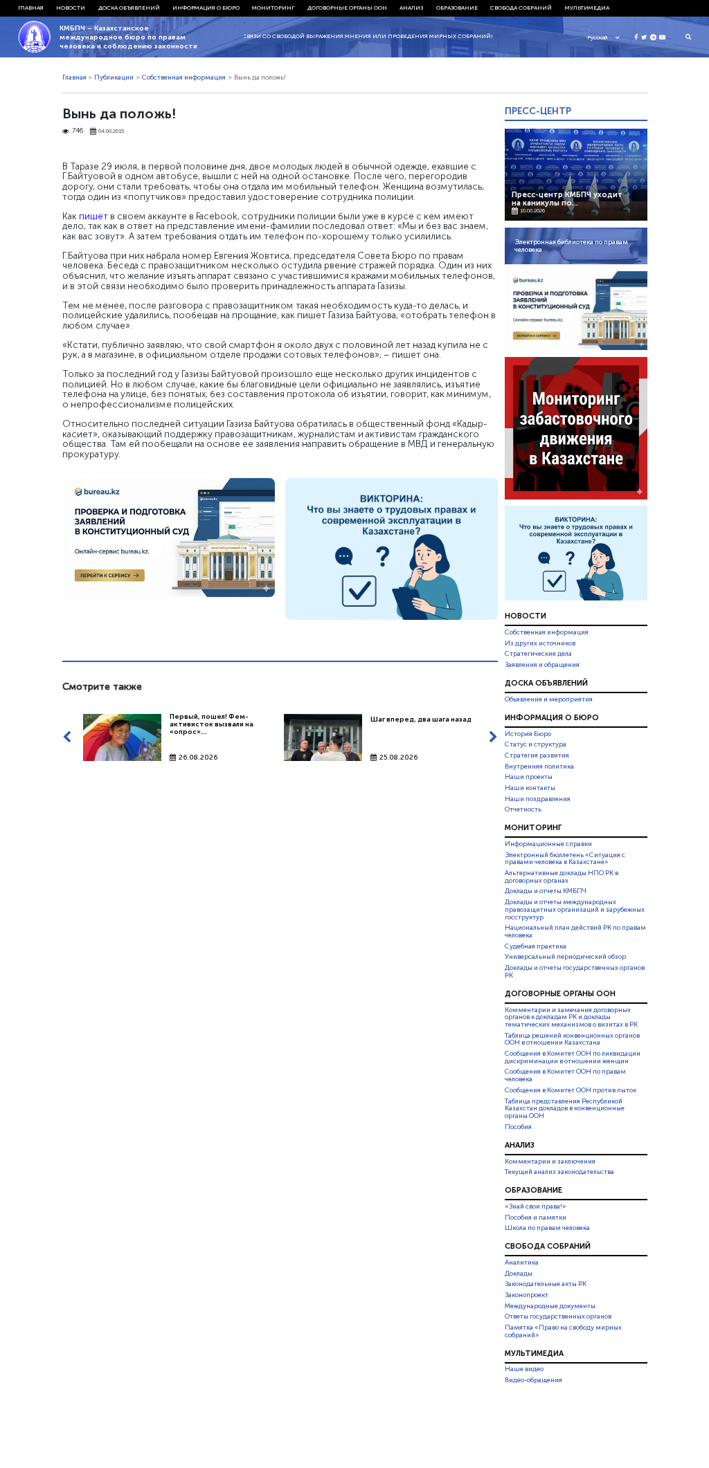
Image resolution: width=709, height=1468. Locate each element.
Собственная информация (184, 77)
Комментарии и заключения (550, 1161)
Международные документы (550, 1306)
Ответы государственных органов (558, 1316)
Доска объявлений (129, 7)
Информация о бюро (206, 7)
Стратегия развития (537, 755)
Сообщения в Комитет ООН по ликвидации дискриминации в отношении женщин (572, 1057)
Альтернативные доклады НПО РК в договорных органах (561, 877)
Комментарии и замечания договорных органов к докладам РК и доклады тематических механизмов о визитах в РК (571, 1017)
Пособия (518, 1127)
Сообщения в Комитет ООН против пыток (570, 1090)
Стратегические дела (538, 654)
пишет (93, 215)
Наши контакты (530, 788)
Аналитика (522, 1262)
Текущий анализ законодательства (559, 1172)
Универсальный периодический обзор (565, 957)
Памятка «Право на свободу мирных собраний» (563, 1331)
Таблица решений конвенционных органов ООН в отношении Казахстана (572, 1039)
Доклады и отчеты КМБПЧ (545, 891)
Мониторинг (273, 7)
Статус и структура (535, 744)
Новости (70, 7)
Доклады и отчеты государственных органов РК (575, 972)
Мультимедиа (587, 7)
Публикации (114, 77)
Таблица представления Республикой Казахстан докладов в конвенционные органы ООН (565, 1109)
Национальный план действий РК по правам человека (575, 931)
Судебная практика (535, 946)
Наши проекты (529, 777)
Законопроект (526, 1295)
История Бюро (528, 734)
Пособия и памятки (535, 1217)
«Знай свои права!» (535, 1206)
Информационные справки (548, 844)
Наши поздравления (538, 799)
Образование (457, 7)
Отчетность (523, 809)
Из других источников (540, 643)
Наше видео (524, 1370)
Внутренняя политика (539, 766)
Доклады (518, 1273)
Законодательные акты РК (545, 1284)
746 (77, 131)
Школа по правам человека (547, 1228)
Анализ (411, 7)
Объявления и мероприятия (549, 699)
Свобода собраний (521, 7)
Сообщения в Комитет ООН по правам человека (565, 1076)
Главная (31, 7)
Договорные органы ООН (347, 7)
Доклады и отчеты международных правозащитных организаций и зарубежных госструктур (575, 909)
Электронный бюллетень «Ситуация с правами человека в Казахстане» (565, 859)
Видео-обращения (533, 1380)
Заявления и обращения (542, 665)
